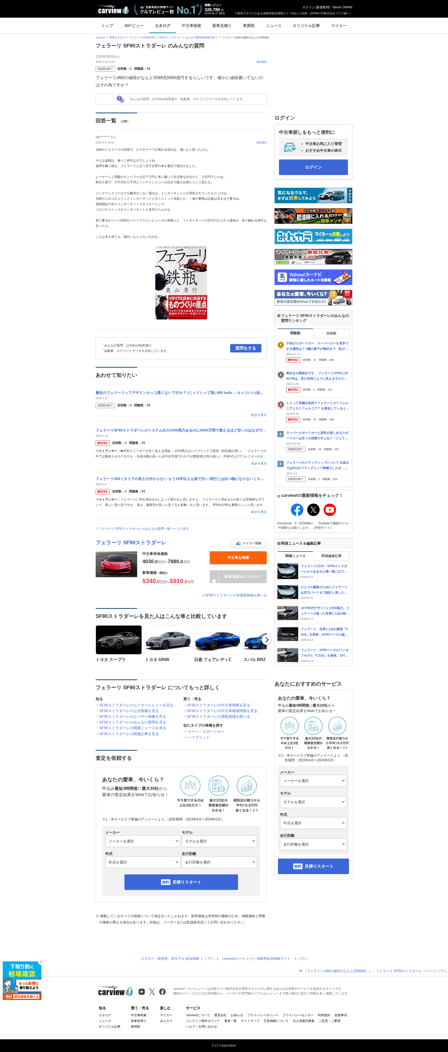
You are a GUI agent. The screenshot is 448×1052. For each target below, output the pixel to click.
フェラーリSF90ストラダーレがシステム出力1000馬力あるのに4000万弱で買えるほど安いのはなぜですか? (181, 430)
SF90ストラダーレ (170, 37)
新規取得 (323, 7)
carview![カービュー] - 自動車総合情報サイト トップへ (264, 958)
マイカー (339, 25)
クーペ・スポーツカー (206, 731)
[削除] (41, 962)
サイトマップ (250, 1021)
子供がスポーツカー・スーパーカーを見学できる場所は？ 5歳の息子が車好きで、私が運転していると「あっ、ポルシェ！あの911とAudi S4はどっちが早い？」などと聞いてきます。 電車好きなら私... (317, 346)
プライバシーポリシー (262, 1015)
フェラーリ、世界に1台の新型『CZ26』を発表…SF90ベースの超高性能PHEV (324, 632)
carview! (100, 37)
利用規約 (324, 1015)
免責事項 (340, 1015)
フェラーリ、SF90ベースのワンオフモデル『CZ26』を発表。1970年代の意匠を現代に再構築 (325, 653)
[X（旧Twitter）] (152, 991)
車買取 (249, 25)
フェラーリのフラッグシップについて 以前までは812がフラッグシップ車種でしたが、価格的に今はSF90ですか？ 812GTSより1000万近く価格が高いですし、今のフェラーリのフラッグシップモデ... (317, 465)
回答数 (331, 333)
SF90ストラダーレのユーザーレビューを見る (136, 705)
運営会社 (220, 1015)
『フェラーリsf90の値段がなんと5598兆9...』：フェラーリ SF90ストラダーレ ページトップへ (375, 971)
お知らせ (237, 1015)
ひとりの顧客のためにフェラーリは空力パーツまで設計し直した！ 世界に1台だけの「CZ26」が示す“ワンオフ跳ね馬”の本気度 (324, 590)
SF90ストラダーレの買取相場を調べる (218, 716)
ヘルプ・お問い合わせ (201, 1026)
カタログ (162, 25)
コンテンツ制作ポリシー (203, 1021)
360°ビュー (134, 25)
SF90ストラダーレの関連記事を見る (129, 734)
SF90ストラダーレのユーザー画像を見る (132, 716)
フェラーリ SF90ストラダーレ (131, 542)
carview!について (198, 1015)
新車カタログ (117, 37)
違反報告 (261, 61)
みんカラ (166, 1021)
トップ (107, 25)
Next (267, 640)
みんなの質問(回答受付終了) (201, 37)
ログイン (309, 7)
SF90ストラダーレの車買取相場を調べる (236, 595)
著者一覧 (230, 1021)
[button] (248, 543)
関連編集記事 (331, 556)
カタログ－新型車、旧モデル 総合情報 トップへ (177, 958)
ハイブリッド (199, 737)
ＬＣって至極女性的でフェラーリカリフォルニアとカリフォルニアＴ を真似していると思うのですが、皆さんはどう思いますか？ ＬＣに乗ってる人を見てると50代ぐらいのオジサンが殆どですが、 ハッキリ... (317, 406)
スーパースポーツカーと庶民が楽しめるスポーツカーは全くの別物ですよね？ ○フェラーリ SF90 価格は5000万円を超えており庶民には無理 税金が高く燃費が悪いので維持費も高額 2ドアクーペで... (317, 436)
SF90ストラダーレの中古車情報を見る (218, 705)
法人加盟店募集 (303, 1021)
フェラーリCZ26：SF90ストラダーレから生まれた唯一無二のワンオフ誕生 (324, 569)
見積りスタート (186, 882)
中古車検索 (191, 25)
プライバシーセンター (298, 1015)
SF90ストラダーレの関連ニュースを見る (132, 728)
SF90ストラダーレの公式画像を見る (129, 711)
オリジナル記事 (306, 25)
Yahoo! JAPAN (342, 7)
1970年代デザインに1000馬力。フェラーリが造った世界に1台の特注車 (325, 611)
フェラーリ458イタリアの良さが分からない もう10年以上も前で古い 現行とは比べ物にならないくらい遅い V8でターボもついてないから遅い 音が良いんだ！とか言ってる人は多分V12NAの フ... (181, 479)
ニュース (274, 25)
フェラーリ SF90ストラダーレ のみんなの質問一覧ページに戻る (144, 529)
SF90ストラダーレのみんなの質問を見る (132, 722)
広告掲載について (276, 1021)
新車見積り (222, 25)
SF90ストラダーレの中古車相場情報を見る (222, 711)
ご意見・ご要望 (329, 1021)
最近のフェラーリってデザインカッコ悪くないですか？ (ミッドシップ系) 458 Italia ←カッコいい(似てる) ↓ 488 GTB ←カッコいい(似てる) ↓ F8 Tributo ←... (181, 393)
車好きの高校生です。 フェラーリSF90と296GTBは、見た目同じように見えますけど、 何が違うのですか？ (317, 376)
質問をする (245, 348)
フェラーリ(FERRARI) (142, 37)
